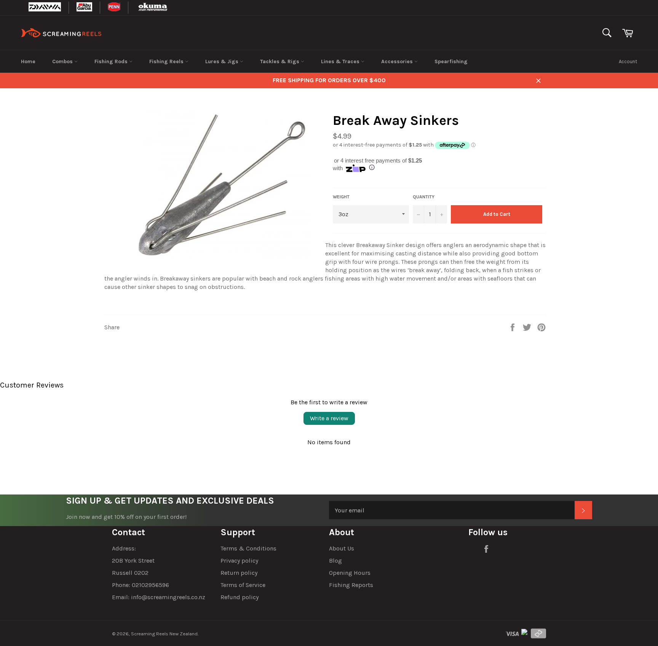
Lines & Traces (341, 61)
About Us (341, 548)
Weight (341, 196)
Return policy (238, 572)
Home (28, 61)
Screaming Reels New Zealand (164, 633)
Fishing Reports (351, 585)
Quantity (423, 196)
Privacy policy (239, 560)
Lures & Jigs (222, 61)
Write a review (329, 418)
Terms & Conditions (248, 548)
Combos (63, 61)
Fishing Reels (167, 61)
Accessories (397, 61)
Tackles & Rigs (280, 61)
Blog (335, 560)
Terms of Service (242, 585)
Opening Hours (350, 572)
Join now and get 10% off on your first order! (126, 516)
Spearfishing (451, 61)
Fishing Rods (111, 61)
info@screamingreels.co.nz (168, 597)
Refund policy (239, 597)
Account (628, 61)
